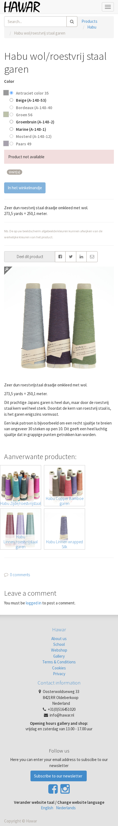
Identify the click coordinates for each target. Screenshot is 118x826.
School (59, 644)
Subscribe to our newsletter (58, 776)
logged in (33, 603)
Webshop (59, 650)
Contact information (59, 682)
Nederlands (66, 807)
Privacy (59, 673)
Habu (91, 27)
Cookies (59, 668)
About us (59, 638)
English (47, 807)
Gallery (59, 656)
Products (89, 21)
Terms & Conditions (59, 661)
